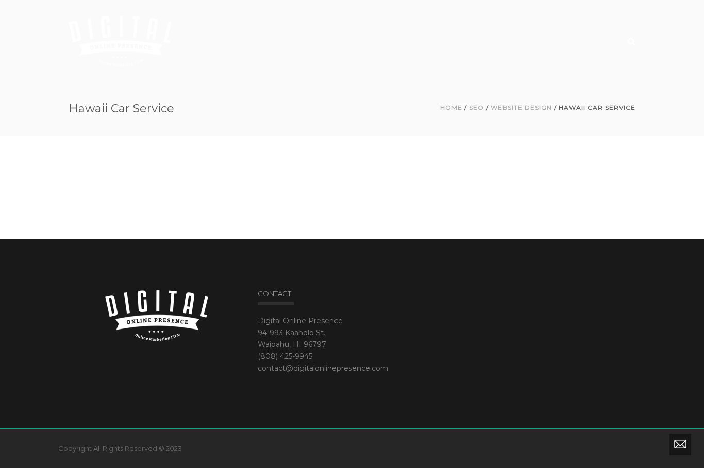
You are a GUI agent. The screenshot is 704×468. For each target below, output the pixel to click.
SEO (476, 107)
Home (451, 107)
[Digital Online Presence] (120, 40)
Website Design (521, 107)
